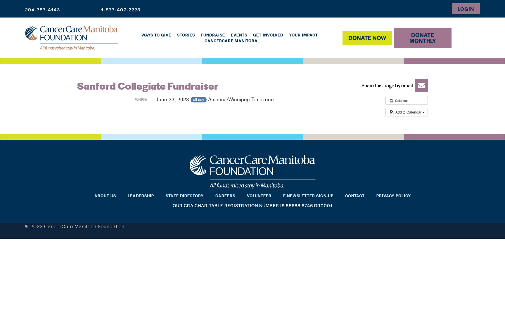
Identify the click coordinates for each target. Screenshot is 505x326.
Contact (355, 195)
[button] (393, 85)
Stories (186, 35)
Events (239, 35)
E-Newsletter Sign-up (308, 195)
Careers (225, 195)
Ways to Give (156, 35)
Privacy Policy (393, 195)
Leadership (141, 195)
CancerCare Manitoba (231, 40)
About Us (105, 195)
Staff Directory (185, 195)
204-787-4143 (42, 9)
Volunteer (259, 195)
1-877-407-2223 (121, 9)
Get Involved (268, 35)
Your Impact (303, 35)
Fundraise (213, 35)
